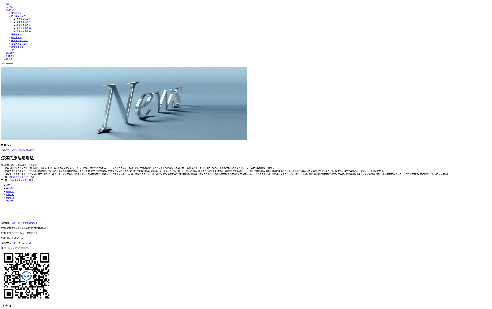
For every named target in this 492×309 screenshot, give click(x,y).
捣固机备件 (16, 34)
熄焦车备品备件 (23, 28)
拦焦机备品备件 (23, 25)
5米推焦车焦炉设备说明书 (21, 180)
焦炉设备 (24, 223)
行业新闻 (30, 150)
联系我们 (10, 59)
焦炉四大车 (16, 13)
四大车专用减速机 (19, 41)
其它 (13, 50)
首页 (8, 4)
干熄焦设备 (16, 37)
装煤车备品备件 (23, 22)
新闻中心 (21, 150)
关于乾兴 (10, 7)
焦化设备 (33, 223)
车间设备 (10, 195)
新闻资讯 (10, 56)
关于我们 (10, 188)
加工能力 (10, 53)
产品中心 (10, 10)
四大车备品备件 (18, 16)
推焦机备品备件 (23, 19)
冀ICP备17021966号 (22, 243)
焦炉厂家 (16, 223)
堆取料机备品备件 (19, 44)
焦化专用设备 (17, 47)
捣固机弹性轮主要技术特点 (21, 177)
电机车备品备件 (23, 31)
